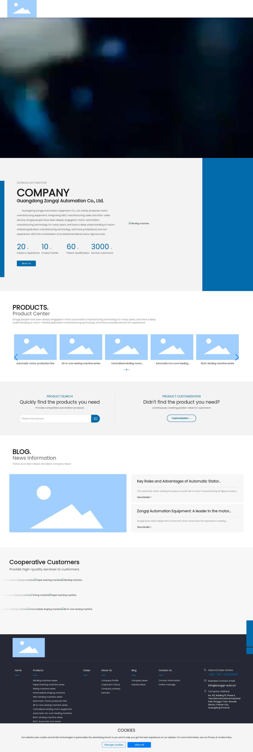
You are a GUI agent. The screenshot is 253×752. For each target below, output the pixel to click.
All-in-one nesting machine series (80, 363)
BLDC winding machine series (217, 363)
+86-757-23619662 (223, 674)
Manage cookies (113, 744)
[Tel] (249, 630)
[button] (124, 369)
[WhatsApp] (249, 623)
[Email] (249, 637)
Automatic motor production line (35, 363)
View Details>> (144, 497)
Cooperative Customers (44, 562)
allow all (139, 744)
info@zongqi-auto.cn (222, 685)
